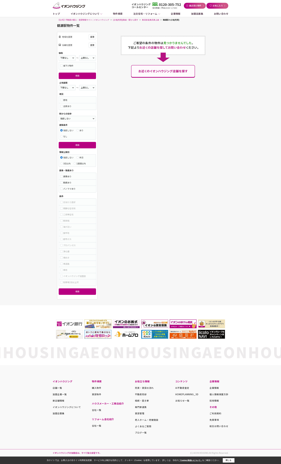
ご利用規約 (215, 413)
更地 (65, 100)
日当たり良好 (69, 202)
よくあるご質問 (143, 426)
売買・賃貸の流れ (144, 387)
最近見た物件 (195, 5)
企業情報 (175, 13)
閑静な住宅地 (69, 208)
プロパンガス (69, 245)
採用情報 (214, 400)
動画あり (67, 182)
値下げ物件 (68, 65)
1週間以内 (81, 163)
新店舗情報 (58, 400)
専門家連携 (141, 407)
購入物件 (96, 387)
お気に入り (218, 5)
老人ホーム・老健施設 (147, 419)
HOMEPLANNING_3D (187, 394)
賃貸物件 (96, 394)
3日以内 (67, 163)
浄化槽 (66, 251)
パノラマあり (69, 188)
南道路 (66, 263)
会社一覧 (96, 410)
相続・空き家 (142, 400)
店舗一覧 (57, 387)
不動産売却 (141, 394)
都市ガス (67, 239)
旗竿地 (66, 232)
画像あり (67, 176)
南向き (66, 257)
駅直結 (66, 220)
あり (81, 130)
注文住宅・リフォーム (145, 13)
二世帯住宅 (68, 214)
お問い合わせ (221, 13)
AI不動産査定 (182, 387)
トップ (56, 13)
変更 (92, 36)
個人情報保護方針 (219, 394)
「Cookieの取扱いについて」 (190, 460)
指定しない (68, 130)
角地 (65, 269)
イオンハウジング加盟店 (74, 276)
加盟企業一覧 (60, 394)
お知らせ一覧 (182, 400)
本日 (81, 157)
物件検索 (118, 13)
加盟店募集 (197, 13)
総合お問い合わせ (219, 426)
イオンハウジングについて (85, 13)
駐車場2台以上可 (71, 282)
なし (65, 136)
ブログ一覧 (141, 432)
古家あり (67, 106)
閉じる (228, 460)
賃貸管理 (139, 413)
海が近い (67, 226)
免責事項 (214, 419)
